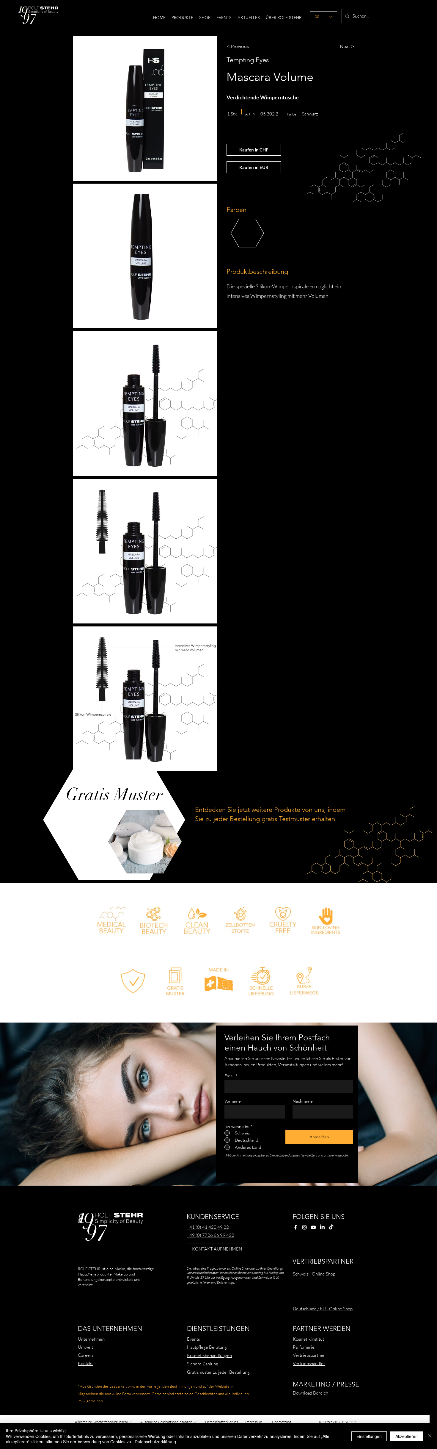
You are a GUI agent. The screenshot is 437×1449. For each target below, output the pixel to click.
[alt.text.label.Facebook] (295, 1227)
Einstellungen (369, 1436)
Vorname (232, 1101)
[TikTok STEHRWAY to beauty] (331, 1227)
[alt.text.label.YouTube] (313, 1227)
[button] (182, 17)
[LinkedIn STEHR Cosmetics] (322, 1227)
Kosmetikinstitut (308, 1339)
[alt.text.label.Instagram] (304, 1227)
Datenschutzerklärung (155, 1442)
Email (229, 1076)
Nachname (303, 1101)
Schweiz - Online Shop (314, 1274)
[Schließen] (429, 1436)
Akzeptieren (406, 1436)
